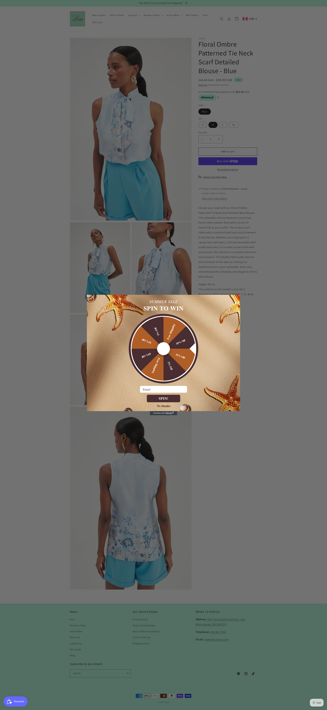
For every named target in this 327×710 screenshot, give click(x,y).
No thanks (163, 405)
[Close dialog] (91, 299)
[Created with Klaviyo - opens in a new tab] (163, 413)
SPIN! (163, 398)
